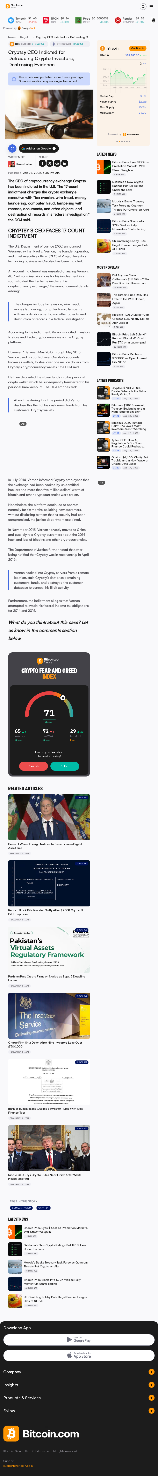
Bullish (65, 766)
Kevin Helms (24, 164)
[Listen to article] (12, 148)
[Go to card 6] (129, 141)
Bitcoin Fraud (21, 1207)
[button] (54, 148)
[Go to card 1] (117, 141)
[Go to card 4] (124, 141)
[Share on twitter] (49, 163)
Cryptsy (43, 1207)
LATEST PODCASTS (110, 380)
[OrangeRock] (26, 28)
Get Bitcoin (137, 48)
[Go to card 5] (127, 141)
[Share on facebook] (42, 163)
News (12, 37)
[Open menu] (151, 6)
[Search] (143, 6)
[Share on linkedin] (64, 163)
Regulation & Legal (25, 37)
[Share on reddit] (57, 163)
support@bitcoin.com (18, 1465)
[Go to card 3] (122, 141)
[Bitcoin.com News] (14, 6)
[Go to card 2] (119, 141)
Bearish (33, 766)
